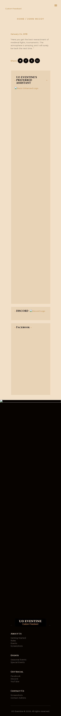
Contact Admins (18, 698)
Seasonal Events (18, 659)
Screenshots (17, 646)
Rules (13, 640)
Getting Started (18, 638)
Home (21, 19)
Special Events (18, 662)
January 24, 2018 (19, 34)
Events (14, 643)
